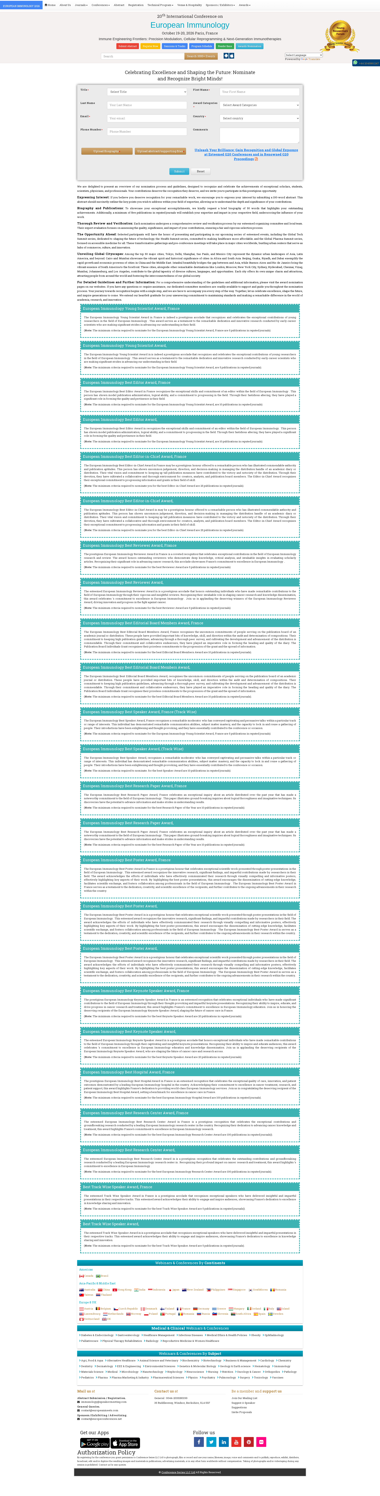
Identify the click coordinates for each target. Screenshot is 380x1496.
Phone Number (90, 129)
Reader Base (225, 46)
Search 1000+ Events (201, 56)
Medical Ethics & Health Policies (227, 1335)
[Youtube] (236, 1443)
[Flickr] (261, 1443)
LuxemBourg (92, 1313)
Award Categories (205, 103)
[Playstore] (226, 55)
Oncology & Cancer (249, 1371)
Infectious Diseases (191, 1335)
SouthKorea (260, 1289)
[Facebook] (199, 1443)
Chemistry (284, 1360)
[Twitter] (211, 1443)
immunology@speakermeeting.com (104, 1402)
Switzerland (91, 1319)
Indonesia (159, 1289)
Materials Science (92, 1371)
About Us (65, 5)
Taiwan (88, 1294)
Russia (206, 1313)
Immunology (282, 1366)
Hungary (239, 1308)
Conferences (100, 5)
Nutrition (227, 1371)
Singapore (239, 1289)
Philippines (218, 1289)
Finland (169, 1308)
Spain (261, 1313)
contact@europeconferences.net (101, 1419)
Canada (88, 1275)
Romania (280, 1289)
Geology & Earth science (235, 1366)
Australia (89, 1289)
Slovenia (222, 1313)
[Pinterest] (249, 1443)
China (106, 1289)
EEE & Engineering (129, 1366)
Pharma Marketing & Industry (130, 1377)
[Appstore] (231, 55)
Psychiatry (208, 1377)
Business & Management (240, 1360)
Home (51, 5)
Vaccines (277, 1377)
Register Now (150, 46)
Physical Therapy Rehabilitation (122, 1341)
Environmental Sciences (160, 1366)
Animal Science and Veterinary (159, 1360)
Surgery (245, 1377)
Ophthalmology (274, 1335)
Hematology (262, 1366)
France (186, 1308)
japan (176, 1289)
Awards (244, 5)
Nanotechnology (152, 1371)
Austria (88, 1308)
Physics (193, 1377)
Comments (200, 129)
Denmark (151, 1308)
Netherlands (116, 1313)
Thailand (106, 1294)
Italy (271, 1308)
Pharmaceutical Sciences (168, 1377)
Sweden (278, 1313)
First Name (200, 89)
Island (285, 1308)
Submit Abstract (128, 46)
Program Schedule (201, 46)
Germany (203, 1308)
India (142, 1289)
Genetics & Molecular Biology (197, 1366)
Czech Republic (128, 1308)
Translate (314, 59)
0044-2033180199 (176, 1398)
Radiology (152, 1341)
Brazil (104, 1275)
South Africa (243, 1313)
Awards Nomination (249, 46)
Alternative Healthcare (121, 1360)
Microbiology (130, 1371)
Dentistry (87, 1366)
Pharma (103, 1377)
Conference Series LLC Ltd (178, 1472)
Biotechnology (212, 1360)
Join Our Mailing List (244, 1398)
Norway (136, 1313)
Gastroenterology (129, 1335)
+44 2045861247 (369, 63)
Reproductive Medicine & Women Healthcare (190, 1341)
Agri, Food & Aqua (92, 1360)
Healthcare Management (159, 1335)
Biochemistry (190, 1360)
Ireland (256, 1308)
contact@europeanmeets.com (99, 1410)
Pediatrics (87, 1377)
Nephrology (174, 1371)
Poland (153, 1313)
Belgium (106, 1308)
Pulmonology (227, 1377)
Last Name (87, 103)
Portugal (170, 1313)
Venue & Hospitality (189, 5)
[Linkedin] (224, 1443)
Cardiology (267, 1360)
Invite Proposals (242, 1412)
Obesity (256, 1335)
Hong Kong (124, 1289)
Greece (221, 1308)
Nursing (213, 1371)
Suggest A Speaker (243, 1403)
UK (109, 1319)
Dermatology (105, 1366)
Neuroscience (195, 1371)
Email (84, 116)
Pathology (290, 1371)
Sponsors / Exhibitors (219, 5)
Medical (112, 1371)
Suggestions (239, 1407)
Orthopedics (272, 1371)
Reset (201, 171)
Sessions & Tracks (174, 46)
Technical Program (159, 5)
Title (83, 89)
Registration (135, 5)
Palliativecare (89, 1341)
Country (198, 116)
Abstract (119, 5)
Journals (80, 5)
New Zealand (195, 1289)
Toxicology (261, 1377)
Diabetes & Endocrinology (97, 1335)
